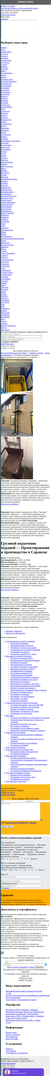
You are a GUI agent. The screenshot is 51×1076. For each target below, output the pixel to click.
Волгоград (5, 90)
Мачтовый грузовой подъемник (18, 656)
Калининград (6, 124)
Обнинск (4, 219)
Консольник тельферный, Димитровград (22, 1014)
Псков (3, 241)
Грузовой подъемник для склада (23, 724)
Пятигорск (5, 243)
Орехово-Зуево (7, 230)
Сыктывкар (5, 279)
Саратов (4, 258)
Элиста (4, 321)
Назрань (4, 181)
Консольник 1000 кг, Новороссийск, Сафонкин (25, 1016)
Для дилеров (11, 1051)
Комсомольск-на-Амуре (10, 141)
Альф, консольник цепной (16, 1018)
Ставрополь (6, 270)
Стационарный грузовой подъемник (25, 650)
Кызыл (4, 156)
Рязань (3, 249)
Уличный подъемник (18, 701)
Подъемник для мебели (19, 726)
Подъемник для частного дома (22, 777)
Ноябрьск (5, 217)
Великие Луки (7, 79)
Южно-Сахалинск (8, 326)
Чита (3, 319)
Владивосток (6, 84)
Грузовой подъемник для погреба (23, 667)
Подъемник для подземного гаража (24, 728)
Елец (3, 109)
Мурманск (5, 173)
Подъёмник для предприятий (22, 696)
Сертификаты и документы (17, 1053)
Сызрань (4, 277)
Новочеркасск (6, 211)
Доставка (14, 1039)
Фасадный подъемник (19, 643)
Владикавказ (6, 86)
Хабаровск (5, 309)
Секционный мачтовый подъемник (24, 677)
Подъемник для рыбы (19, 699)
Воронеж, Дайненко (14, 631)
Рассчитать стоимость (10, 504)
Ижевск (4, 115)
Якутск (4, 328)
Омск (3, 224)
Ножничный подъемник (15, 733)
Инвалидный (37, 995)
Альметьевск (6, 52)
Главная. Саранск (25, 2)
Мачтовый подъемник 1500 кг (22, 669)
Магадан (4, 160)
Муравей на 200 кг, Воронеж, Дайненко (22, 1010)
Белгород (4, 69)
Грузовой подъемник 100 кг (21, 658)
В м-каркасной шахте (32, 991)
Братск (3, 75)
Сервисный (18, 991)
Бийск (3, 71)
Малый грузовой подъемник (22, 709)
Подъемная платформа (19, 754)
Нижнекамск (6, 194)
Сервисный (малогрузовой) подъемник (21, 703)
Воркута (4, 98)
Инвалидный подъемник (16, 756)
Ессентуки (5, 111)
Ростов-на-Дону (7, 245)
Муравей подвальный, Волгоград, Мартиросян (25, 1012)
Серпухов (5, 262)
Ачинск (4, 65)
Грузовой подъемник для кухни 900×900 (26, 705)
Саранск (4, 256)
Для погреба (11, 1000)
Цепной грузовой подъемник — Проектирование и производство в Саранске (28, 689)
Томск (3, 292)
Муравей (46, 995)
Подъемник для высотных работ (23, 648)
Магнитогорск (7, 162)
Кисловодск (6, 135)
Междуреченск (7, 166)
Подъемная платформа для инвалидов (25, 771)
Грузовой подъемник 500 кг (21, 692)
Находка (4, 185)
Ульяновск (5, 300)
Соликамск (5, 266)
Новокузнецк (6, 200)
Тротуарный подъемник (15, 747)
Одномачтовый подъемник (21, 671)
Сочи (3, 268)
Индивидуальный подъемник (22, 769)
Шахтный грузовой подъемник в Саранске (27, 730)
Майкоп (4, 164)
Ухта (3, 306)
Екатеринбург (6, 107)
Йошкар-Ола (6, 120)
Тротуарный (27, 995)
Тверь (3, 285)
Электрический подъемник (21, 675)
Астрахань (5, 62)
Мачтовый (10, 991)
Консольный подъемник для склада (24, 684)
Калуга (4, 126)
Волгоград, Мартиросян (15, 633)
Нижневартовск (7, 192)
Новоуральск (6, 209)
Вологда (4, 96)
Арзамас (4, 56)
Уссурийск (5, 302)
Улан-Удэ (4, 298)
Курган (4, 152)
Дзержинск (5, 105)
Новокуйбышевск (8, 202)
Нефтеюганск (6, 190)
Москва (4, 171)
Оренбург (5, 228)
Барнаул (4, 67)
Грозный (4, 103)
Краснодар (5, 147)
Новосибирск (6, 207)
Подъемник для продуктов (21, 713)
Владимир (5, 88)
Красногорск (6, 145)
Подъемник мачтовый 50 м (21, 673)
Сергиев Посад (7, 260)
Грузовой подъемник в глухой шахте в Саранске (30, 718)
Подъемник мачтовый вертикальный (25, 686)
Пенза (3, 232)
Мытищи (4, 177)
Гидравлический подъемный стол (19, 750)
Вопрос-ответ (11, 1032)
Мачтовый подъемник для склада (23, 680)
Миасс (3, 169)
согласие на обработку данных (20, 822)
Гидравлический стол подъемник (23, 743)
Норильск (5, 215)
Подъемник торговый (19, 745)
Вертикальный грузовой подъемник (25, 660)
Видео (8, 1039)
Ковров (4, 137)
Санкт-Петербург (8, 253)
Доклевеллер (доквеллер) (16, 781)
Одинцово (5, 222)
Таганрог (4, 281)
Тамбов (4, 283)
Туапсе (4, 294)
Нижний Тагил (7, 198)
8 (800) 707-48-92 (13, 7)
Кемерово (5, 130)
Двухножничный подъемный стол (24, 752)
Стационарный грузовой (26, 1000)
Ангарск (4, 54)
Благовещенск (6, 73)
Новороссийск (7, 205)
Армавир (4, 58)
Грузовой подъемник (18, 663)
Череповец (5, 317)
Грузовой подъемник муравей (18, 773)
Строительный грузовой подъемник (20, 641)
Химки (4, 311)
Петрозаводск (6, 236)
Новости (9, 1049)
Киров (3, 132)
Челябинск (5, 315)
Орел (3, 226)
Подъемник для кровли (19, 652)
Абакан (4, 48)
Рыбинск (4, 247)
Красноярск (5, 149)
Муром (4, 175)
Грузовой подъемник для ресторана (24, 707)
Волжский (5, 94)
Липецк (4, 158)
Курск (3, 154)
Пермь (3, 234)
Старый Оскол (7, 272)
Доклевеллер (15, 998)
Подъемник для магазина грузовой (24, 711)
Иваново (4, 113)
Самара (4, 251)
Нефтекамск (6, 188)
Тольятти (4, 289)
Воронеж (4, 101)
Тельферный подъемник (20, 779)
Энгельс (4, 323)
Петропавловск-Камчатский (12, 239)
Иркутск (4, 118)
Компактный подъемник (20, 775)
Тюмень (4, 296)
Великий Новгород (9, 82)
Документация (12, 1037)
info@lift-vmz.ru (32, 8)
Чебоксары (5, 313)
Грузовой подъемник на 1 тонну (23, 654)
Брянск (4, 77)
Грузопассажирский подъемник (23, 758)
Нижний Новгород (8, 196)
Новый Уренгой (7, 213)
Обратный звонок (8, 15)
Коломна (4, 139)
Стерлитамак (6, 275)
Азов (3, 50)
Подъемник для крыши (19, 694)
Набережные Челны (9, 179)
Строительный (17, 995)
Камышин (5, 128)
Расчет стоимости (13, 1035)
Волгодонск (6, 92)
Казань (4, 122)
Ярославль (5, 330)
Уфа (2, 304)
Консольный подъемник (20, 682)
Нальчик (4, 183)
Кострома (5, 143)
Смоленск (5, 264)
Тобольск (4, 287)
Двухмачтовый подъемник (21, 665)
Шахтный (10, 716)
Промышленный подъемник (21, 646)
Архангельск (6, 60)
